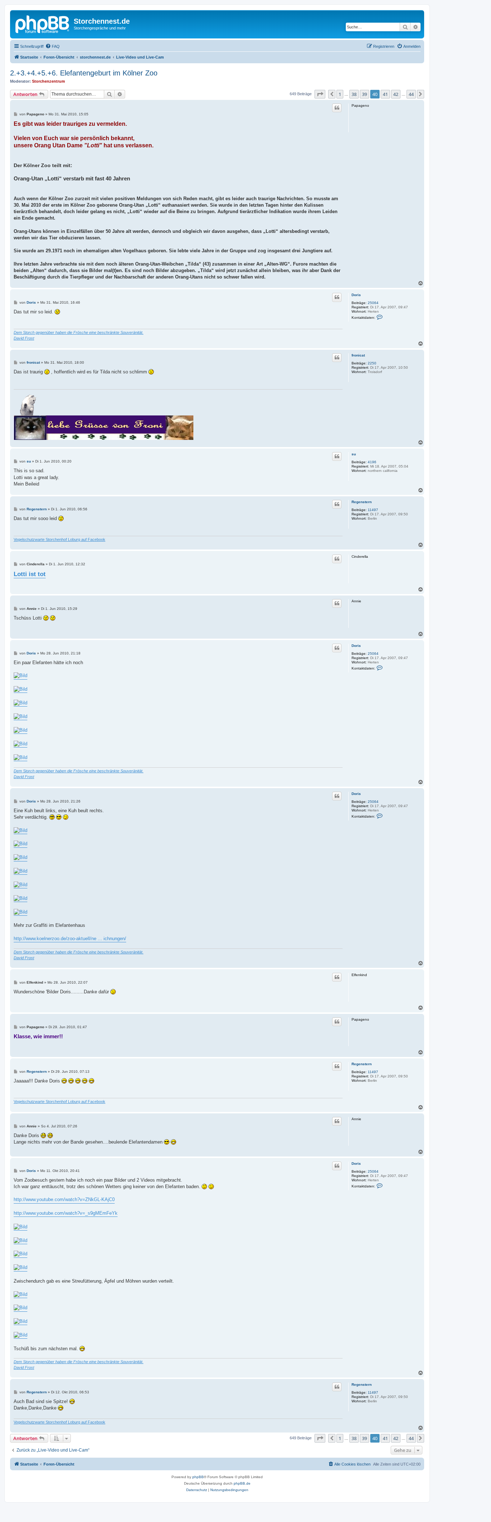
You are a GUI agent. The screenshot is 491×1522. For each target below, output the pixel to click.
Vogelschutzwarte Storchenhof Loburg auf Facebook (59, 539)
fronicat (358, 355)
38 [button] (354, 94)
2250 (372, 363)
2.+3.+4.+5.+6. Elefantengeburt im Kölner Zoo (83, 73)
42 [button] (395, 94)
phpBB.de (242, 1483)
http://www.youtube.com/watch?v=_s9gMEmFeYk (66, 1213)
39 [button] (364, 94)
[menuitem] (52, 46)
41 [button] (385, 94)
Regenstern (362, 502)
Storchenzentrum (48, 81)
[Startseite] (43, 23)
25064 (373, 303)
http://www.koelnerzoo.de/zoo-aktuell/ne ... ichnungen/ (70, 938)
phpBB (198, 1477)
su (354, 454)
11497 (373, 510)
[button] (320, 94)
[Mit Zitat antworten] (336, 108)
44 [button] (411, 94)
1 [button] (340, 94)
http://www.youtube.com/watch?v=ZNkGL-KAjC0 (64, 1199)
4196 (372, 462)
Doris (356, 295)
